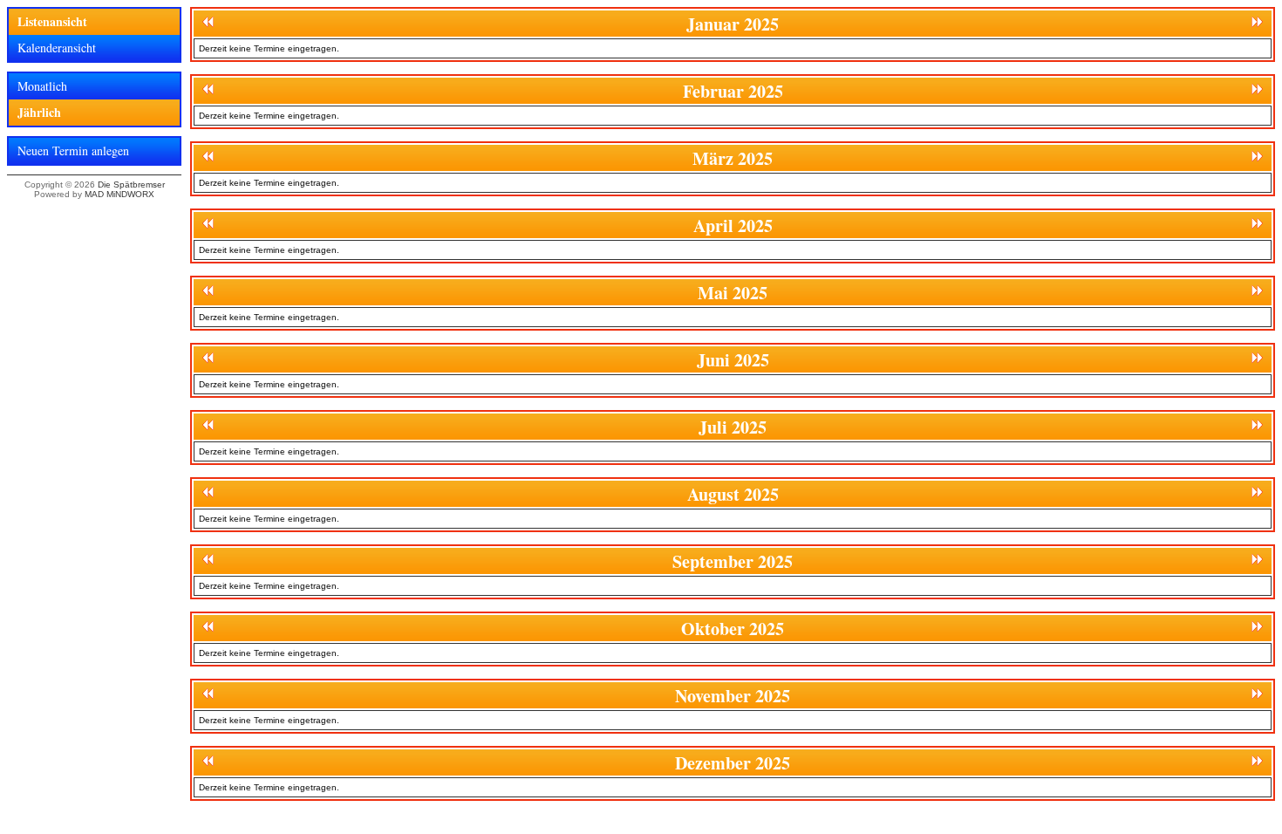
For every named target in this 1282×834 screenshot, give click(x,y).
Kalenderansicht (56, 47)
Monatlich (42, 86)
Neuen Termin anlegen (73, 150)
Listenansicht (52, 21)
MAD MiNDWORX (119, 194)
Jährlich (39, 112)
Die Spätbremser (131, 184)
